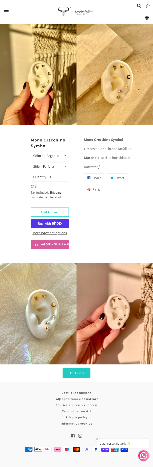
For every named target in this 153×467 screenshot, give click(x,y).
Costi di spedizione (76, 393)
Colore (38, 156)
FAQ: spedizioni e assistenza (77, 399)
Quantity (39, 177)
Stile (36, 166)
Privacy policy (77, 417)
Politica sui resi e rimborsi (76, 405)
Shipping (56, 192)
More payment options (49, 233)
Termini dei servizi (76, 411)
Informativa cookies (76, 423)
